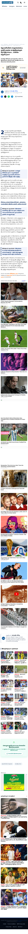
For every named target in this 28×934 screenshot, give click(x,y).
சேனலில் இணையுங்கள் (14, 753)
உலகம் (26, 6)
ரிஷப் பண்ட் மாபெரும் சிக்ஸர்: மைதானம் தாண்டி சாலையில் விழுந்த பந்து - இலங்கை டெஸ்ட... (21, 719)
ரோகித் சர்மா (18, 764)
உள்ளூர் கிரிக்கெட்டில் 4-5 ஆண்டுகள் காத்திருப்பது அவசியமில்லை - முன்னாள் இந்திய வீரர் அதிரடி (14, 908)
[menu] (24, 2)
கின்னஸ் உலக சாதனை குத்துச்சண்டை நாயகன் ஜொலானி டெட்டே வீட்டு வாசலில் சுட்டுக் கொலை (14, 840)
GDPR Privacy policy (21, 924)
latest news (9, 275)
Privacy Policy (8, 926)
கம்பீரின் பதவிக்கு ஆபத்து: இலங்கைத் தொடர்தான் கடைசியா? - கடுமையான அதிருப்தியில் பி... (7, 706)
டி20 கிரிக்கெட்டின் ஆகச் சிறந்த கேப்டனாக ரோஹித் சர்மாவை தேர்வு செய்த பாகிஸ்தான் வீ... (20, 734)
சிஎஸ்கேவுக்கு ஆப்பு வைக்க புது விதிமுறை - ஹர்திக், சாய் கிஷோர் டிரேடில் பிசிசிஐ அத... (21, 663)
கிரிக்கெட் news (14, 273)
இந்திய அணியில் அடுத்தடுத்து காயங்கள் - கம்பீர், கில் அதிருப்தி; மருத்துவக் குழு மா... (7, 719)
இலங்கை (19, 6)
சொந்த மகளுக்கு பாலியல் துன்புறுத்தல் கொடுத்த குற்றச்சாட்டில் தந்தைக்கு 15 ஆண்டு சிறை (14, 817)
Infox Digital (19, 921)
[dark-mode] (21, 2)
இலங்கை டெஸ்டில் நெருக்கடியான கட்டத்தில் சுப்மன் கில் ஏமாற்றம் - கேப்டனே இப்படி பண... (20, 677)
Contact (4, 924)
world (2, 277)
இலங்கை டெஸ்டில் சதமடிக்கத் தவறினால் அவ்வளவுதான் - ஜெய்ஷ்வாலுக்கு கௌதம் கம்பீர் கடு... (6, 691)
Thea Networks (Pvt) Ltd (22, 920)
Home (2, 44)
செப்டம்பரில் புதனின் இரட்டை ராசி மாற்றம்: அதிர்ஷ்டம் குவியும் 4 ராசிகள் (13, 885)
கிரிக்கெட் (4, 6)
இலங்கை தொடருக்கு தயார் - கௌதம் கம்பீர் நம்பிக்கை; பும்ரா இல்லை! (20, 705)
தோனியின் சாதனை (7, 764)
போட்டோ (20, 926)
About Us (15, 926)
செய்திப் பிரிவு (14, 91)
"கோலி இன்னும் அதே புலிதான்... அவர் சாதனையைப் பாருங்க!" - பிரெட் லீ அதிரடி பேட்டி (7, 677)
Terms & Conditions (11, 924)
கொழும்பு (12, 6)
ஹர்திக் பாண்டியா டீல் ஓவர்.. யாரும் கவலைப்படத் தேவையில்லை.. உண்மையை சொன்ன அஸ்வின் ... (6, 734)
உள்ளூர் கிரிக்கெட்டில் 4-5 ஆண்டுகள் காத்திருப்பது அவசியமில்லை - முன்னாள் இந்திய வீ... (21, 691)
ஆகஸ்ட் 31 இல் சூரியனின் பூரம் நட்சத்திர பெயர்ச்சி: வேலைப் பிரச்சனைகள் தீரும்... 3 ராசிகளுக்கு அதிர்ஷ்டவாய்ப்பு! (12, 863)
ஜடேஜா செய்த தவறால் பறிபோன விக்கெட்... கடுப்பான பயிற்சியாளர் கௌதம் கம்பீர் (7, 663)
